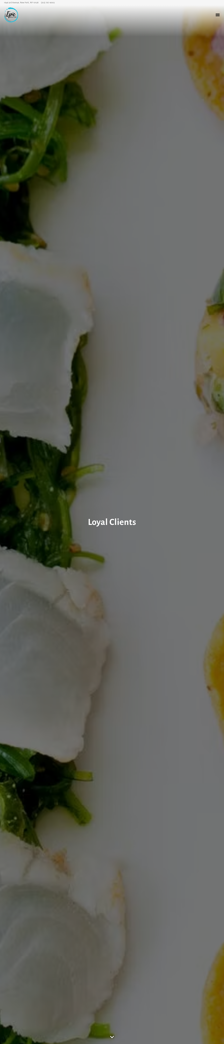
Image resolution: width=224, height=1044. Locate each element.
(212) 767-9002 (48, 3)
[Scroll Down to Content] (112, 1035)
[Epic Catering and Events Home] (14, 14)
